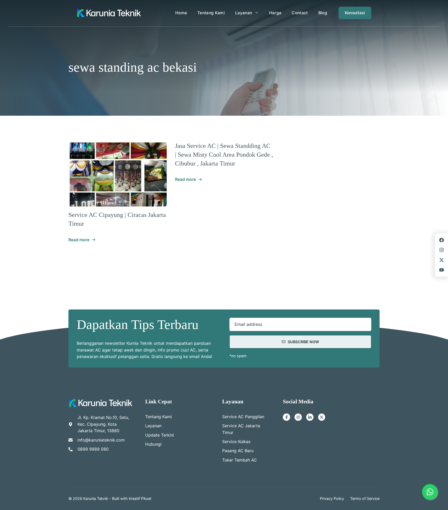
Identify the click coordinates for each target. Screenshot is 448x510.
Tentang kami (158, 416)
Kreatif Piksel (140, 498)
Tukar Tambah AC (239, 460)
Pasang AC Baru (238, 450)
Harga (275, 12)
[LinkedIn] (309, 417)
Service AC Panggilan (243, 416)
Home (181, 12)
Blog (322, 12)
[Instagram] (298, 417)
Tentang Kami (211, 12)
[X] (321, 417)
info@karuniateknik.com (101, 440)
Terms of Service (365, 498)
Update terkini (159, 435)
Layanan (243, 12)
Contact (300, 12)
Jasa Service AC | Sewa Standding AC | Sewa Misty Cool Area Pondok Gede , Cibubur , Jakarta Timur (224, 154)
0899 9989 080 (93, 449)
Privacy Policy (332, 498)
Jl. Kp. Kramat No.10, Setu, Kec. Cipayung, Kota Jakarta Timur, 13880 (103, 424)
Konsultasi (355, 12)
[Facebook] (286, 417)
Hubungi (153, 444)
